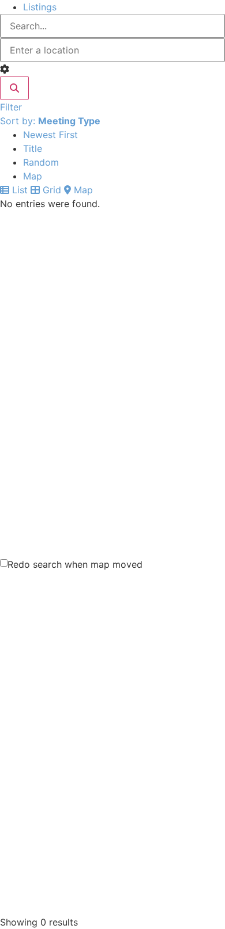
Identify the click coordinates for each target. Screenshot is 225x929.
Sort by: (50, 121)
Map (32, 176)
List (18, 190)
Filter (11, 107)
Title (32, 148)
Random (41, 162)
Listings (40, 7)
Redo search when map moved (74, 564)
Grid (50, 190)
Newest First (50, 134)
